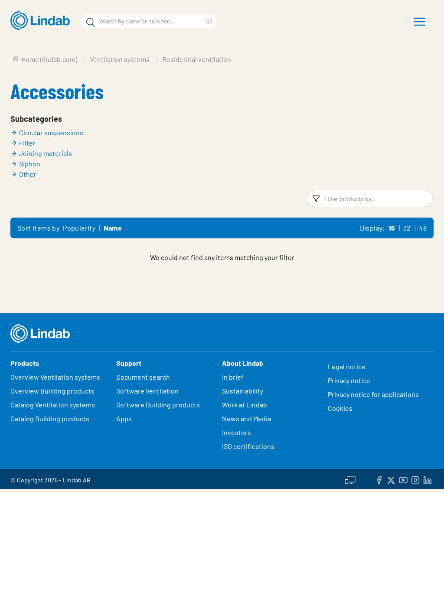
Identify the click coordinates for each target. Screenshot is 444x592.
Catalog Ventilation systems (52, 404)
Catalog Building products (49, 418)
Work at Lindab (244, 404)
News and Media (246, 418)
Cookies (340, 408)
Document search (143, 377)
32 (407, 228)
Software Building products (158, 404)
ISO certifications (248, 446)
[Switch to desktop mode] (350, 478)
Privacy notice (349, 380)
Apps (124, 418)
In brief (233, 377)
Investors (236, 432)
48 (423, 228)
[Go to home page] (42, 20)
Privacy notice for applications (373, 394)
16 (391, 228)
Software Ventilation (147, 391)
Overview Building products (52, 391)
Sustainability (243, 391)
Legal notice (347, 366)
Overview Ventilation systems (55, 377)
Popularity (79, 228)
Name (113, 228)
